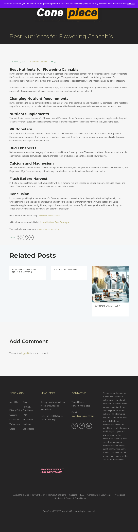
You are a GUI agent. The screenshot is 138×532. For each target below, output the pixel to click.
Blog (25, 402)
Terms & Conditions (28, 408)
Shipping (13, 415)
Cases (12, 429)
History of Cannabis (65, 269)
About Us (13, 402)
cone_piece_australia (49, 229)
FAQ (25, 415)
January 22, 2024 (17, 62)
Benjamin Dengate (39, 61)
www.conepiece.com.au (50, 216)
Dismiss (131, 4)
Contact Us (14, 419)
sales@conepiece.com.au (83, 416)
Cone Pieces (28, 429)
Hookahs (27, 424)
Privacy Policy (15, 410)
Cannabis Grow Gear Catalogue (54, 222)
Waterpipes (14, 424)
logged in (25, 353)
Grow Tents (28, 419)
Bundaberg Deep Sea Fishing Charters (24, 270)
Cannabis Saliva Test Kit (108, 306)
